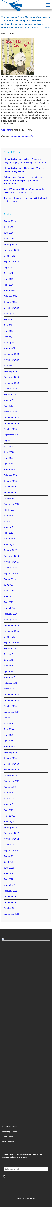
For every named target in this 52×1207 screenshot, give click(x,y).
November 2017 (11, 492)
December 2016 (11, 556)
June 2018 (9, 452)
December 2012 (11, 833)
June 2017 (9, 521)
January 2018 (10, 481)
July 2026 (8, 227)
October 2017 (10, 498)
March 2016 (9, 608)
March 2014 (9, 746)
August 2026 (10, 221)
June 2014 (9, 729)
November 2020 (11, 360)
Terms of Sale (8, 1142)
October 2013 (10, 775)
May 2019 (8, 400)
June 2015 (9, 660)
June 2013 (9, 798)
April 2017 (8, 533)
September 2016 (11, 573)
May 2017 (8, 527)
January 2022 (10, 342)
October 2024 (10, 256)
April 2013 (8, 810)
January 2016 (10, 619)
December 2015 (11, 625)
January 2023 (10, 313)
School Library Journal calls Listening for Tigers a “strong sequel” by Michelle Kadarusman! (23, 180)
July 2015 (8, 654)
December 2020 (11, 354)
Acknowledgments (10, 1126)
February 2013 (10, 821)
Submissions (7, 1137)
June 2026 (9, 233)
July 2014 (8, 723)
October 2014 (10, 706)
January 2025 (10, 244)
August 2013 (10, 787)
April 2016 (8, 602)
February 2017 (10, 544)
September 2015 (11, 642)
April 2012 (8, 879)
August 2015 (10, 648)
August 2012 (10, 856)
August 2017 (10, 510)
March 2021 (9, 348)
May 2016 (8, 596)
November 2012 (11, 839)
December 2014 (11, 694)
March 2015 (9, 677)
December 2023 (11, 308)
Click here (6, 130)
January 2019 (10, 412)
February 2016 (10, 614)
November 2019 (11, 383)
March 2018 (9, 469)
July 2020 (8, 365)
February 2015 (10, 683)
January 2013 (10, 827)
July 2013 (8, 793)
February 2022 (10, 337)
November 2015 (11, 631)
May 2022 (8, 331)
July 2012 (8, 862)
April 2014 (8, 741)
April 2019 (8, 406)
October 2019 (10, 388)
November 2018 (11, 423)
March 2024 (9, 290)
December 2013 (11, 764)
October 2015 (10, 637)
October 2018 (10, 429)
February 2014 (10, 752)
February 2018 (10, 475)
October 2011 (10, 908)
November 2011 (11, 902)
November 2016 (11, 562)
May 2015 (8, 666)
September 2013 (11, 781)
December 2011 (11, 896)
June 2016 (9, 590)
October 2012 (10, 844)
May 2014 (8, 735)
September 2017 (11, 504)
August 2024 (10, 267)
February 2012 (10, 891)
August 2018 (10, 440)
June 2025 (9, 238)
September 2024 (11, 261)
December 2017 (11, 487)
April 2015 (8, 671)
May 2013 (8, 804)
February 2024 (10, 296)
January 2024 (10, 302)
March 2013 (9, 816)
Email (7, 1164)
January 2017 (10, 550)
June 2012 (9, 868)
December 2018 (11, 417)
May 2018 (8, 458)
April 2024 (8, 285)
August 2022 (10, 319)
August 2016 (10, 579)
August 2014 (10, 718)
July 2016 (8, 585)
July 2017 (8, 516)
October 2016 (10, 567)
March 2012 (9, 885)
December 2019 (11, 377)
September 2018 (11, 435)
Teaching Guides (9, 1132)
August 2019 (10, 394)
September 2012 (11, 850)
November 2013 (11, 770)
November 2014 (11, 700)
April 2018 (8, 464)
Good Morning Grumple (22, 136)
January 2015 (10, 689)
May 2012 (8, 873)
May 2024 (8, 279)
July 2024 (8, 273)
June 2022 (9, 325)
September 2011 (11, 914)
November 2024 (11, 250)
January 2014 (10, 758)
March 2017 (9, 539)
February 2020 (10, 371)
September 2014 (11, 712)
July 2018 (8, 446)
